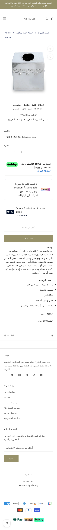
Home (7, 32)
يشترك (11, 458)
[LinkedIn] (41, 375)
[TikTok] (34, 375)
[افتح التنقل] (4, 18)
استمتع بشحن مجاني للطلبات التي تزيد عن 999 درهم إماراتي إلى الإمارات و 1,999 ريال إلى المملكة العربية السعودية (28, 4)
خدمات (7, 397)
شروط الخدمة (10, 413)
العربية (27, 474)
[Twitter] (12, 375)
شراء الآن (28, 238)
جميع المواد (43, 32)
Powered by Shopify (28, 485)
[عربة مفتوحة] (52, 18)
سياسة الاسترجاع (12, 407)
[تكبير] (50, 48)
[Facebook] (5, 375)
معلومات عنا (9, 392)
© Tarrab (28, 481)
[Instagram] (19, 375)
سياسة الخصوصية (12, 418)
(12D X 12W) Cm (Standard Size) (21, 136)
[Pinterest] (27, 375)
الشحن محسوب (26, 119)
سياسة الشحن (10, 402)
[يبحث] (47, 18)
